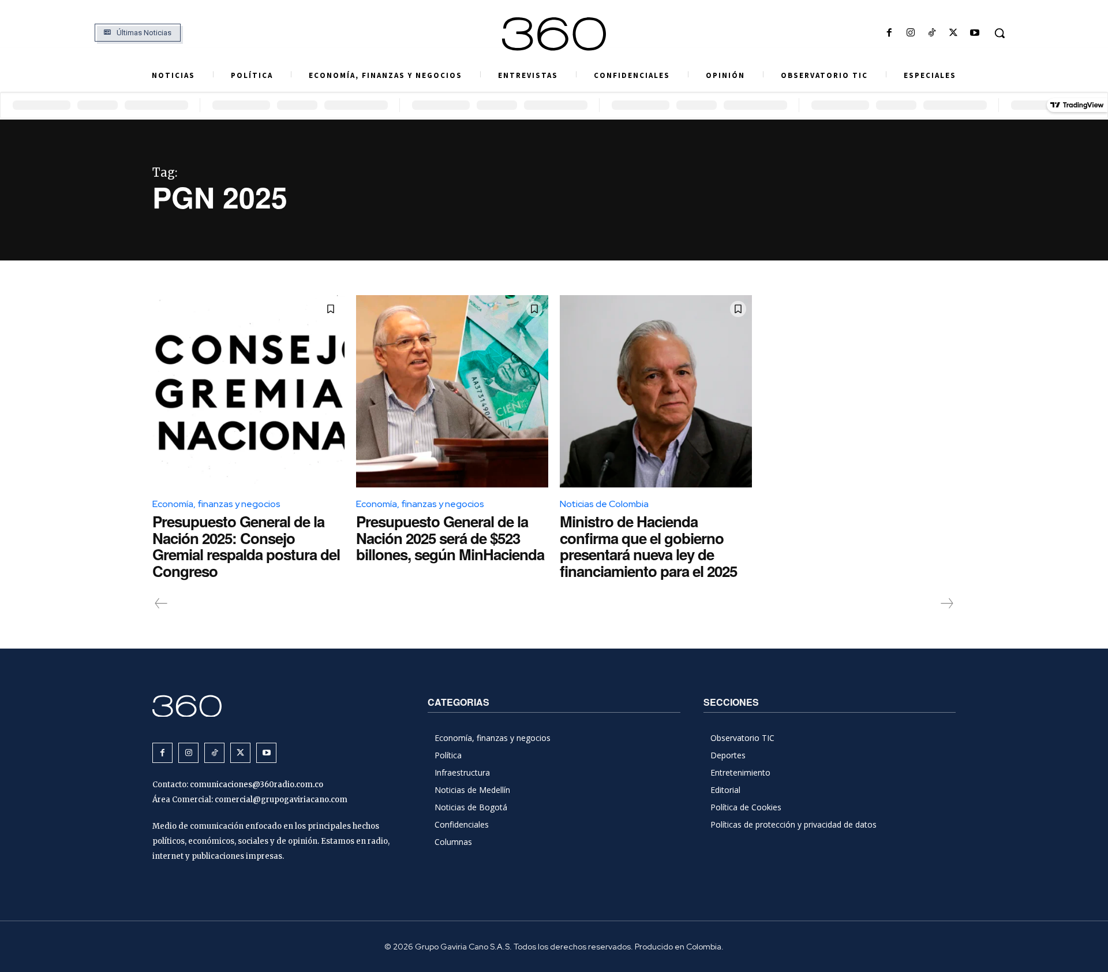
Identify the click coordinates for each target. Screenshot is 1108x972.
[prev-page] (161, 603)
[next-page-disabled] (946, 603)
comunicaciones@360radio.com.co (256, 784)
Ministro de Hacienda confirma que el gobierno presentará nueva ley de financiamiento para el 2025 (648, 546)
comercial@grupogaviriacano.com (281, 800)
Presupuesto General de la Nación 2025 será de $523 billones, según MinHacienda (450, 538)
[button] (999, 33)
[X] (953, 33)
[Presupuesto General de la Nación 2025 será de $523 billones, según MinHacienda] (452, 391)
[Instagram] (910, 33)
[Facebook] (889, 33)
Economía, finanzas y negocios (216, 504)
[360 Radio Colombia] (554, 34)
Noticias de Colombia (604, 504)
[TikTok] (931, 33)
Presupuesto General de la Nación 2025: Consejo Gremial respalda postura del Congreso (246, 546)
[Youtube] (975, 33)
